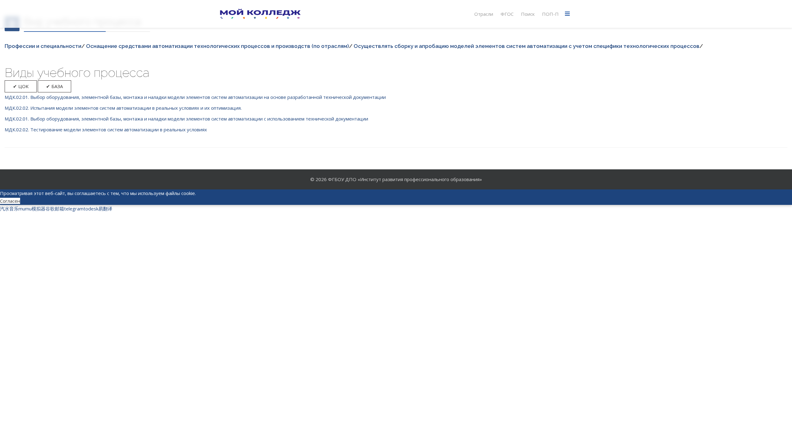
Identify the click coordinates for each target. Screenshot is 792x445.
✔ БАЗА (54, 86)
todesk (91, 209)
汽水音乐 (9, 209)
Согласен (10, 201)
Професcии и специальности (43, 46)
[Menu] (567, 14)
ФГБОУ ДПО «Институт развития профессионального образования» (405, 179)
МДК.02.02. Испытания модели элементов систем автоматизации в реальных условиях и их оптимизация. (123, 108)
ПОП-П (550, 14)
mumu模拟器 (32, 209)
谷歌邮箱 (54, 209)
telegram (74, 209)
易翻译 (105, 209)
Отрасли (483, 14)
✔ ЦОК (20, 86)
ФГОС (507, 14)
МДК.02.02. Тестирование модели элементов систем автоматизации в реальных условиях (106, 129)
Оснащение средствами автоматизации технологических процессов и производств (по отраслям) (217, 46)
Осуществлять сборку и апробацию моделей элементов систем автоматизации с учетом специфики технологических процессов (526, 46)
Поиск (528, 14)
